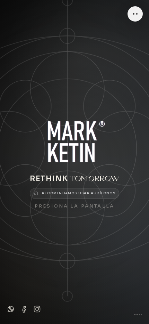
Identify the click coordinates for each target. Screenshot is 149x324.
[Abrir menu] (135, 14)
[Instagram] (37, 309)
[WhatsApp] (10, 309)
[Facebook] (23, 309)
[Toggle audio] (137, 312)
